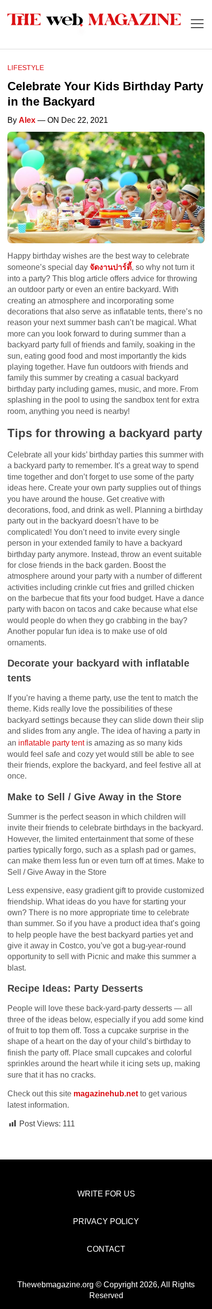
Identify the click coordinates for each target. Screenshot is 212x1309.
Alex (27, 120)
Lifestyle (25, 68)
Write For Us (106, 1194)
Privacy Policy (106, 1221)
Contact (106, 1249)
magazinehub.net (105, 1093)
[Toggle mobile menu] (197, 24)
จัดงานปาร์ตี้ (111, 267)
